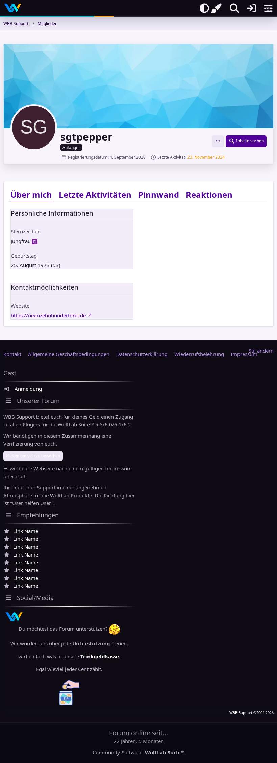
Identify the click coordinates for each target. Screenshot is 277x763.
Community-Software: (139, 752)
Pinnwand (158, 194)
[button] (218, 141)
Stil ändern (261, 350)
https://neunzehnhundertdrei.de (48, 315)
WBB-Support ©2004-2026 (251, 712)
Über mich (31, 194)
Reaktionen (209, 194)
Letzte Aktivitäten (95, 194)
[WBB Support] (12, 8)
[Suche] (234, 8)
